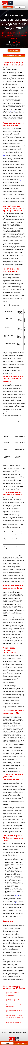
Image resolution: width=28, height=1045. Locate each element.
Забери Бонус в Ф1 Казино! (14, 55)
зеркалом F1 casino (17, 180)
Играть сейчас (14, 50)
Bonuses (17, 902)
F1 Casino (17, 895)
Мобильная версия (8, 617)
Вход (20, 7)
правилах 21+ (12, 111)
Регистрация (8, 7)
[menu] (24, 3)
